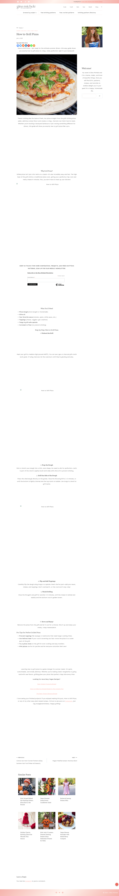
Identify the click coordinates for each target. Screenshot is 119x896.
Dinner (18, 30)
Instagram (68, 701)
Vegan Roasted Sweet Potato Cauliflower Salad (45, 800)
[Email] (28, 1)
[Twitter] (20, 45)
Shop (96, 7)
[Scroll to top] (115, 890)
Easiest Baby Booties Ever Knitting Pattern (91, 1)
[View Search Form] (101, 7)
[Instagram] (18, 1)
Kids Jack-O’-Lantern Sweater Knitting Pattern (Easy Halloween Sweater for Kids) (46, 836)
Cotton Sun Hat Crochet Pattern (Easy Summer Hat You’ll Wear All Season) (29, 760)
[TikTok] (25, 1)
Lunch (28, 30)
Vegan (36, 30)
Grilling (23, 30)
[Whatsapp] (31, 45)
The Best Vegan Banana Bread (46, 693)
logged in (28, 881)
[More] (34, 45)
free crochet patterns (67, 12)
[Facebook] (18, 45)
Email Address (31, 277)
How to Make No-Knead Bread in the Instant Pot (46, 689)
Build (90, 7)
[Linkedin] (26, 45)
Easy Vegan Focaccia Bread (46, 684)
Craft (71, 7)
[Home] (17, 27)
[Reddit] (23, 45)
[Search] (99, 96)
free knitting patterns (48, 12)
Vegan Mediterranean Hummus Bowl (65, 759)
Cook (64, 7)
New (32, 30)
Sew (84, 7)
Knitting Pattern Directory (87, 12)
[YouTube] (21, 1)
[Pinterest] (28, 45)
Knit (78, 7)
